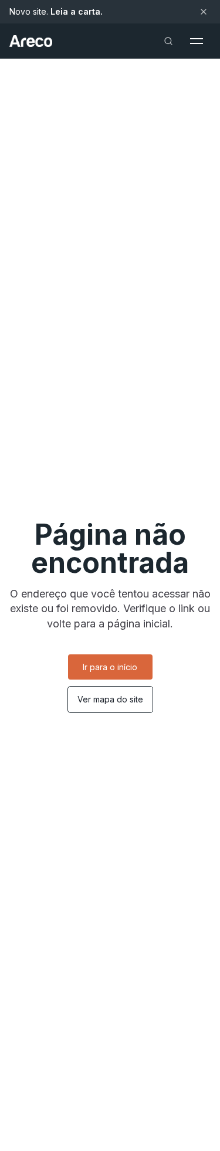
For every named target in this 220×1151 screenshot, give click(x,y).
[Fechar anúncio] (204, 12)
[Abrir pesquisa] (168, 41)
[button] (196, 41)
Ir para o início (110, 667)
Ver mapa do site (110, 699)
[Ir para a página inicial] (30, 41)
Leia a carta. (76, 11)
